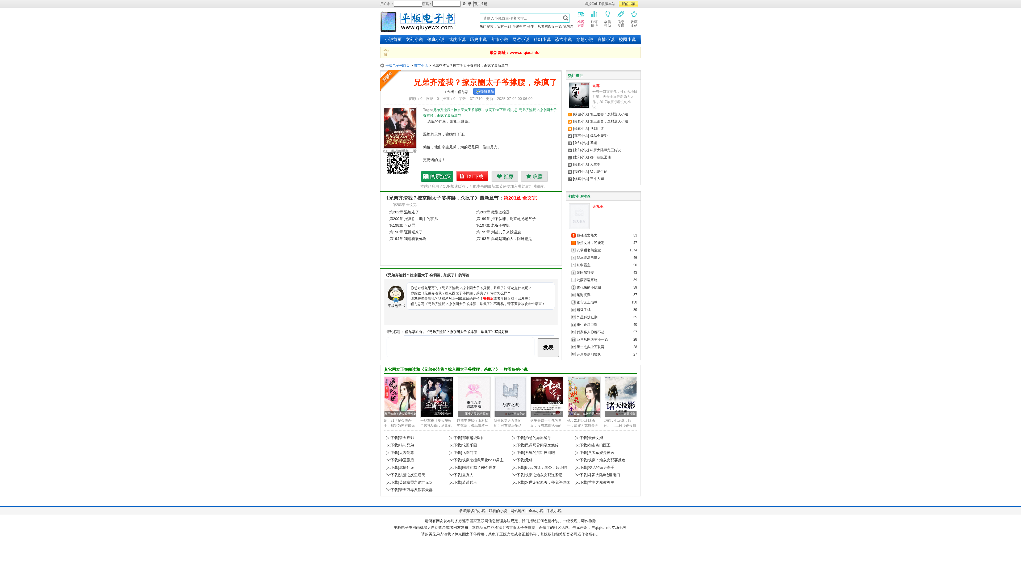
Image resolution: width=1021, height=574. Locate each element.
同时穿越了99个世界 (479, 467)
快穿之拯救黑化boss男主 (483, 460)
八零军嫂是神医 (601, 452)
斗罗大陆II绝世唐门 (604, 475)
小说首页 (393, 39)
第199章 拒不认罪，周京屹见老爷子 (506, 219)
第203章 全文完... (406, 205)
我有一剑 (504, 26)
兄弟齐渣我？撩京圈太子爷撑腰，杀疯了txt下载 (472, 176)
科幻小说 (542, 39)
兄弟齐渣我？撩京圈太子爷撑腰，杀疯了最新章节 (437, 176)
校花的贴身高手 (601, 467)
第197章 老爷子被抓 (493, 225)
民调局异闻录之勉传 (542, 445)
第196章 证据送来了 (406, 232)
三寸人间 (597, 179)
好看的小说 (498, 511)
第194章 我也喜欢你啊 (407, 239)
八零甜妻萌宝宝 (589, 250)
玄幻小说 (414, 39)
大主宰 (595, 164)
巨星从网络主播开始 (592, 339)
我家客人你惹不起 (590, 332)
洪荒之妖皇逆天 (412, 475)
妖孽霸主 (584, 265)
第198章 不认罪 (402, 225)
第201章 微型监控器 (493, 212)
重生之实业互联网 (590, 347)
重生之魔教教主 (601, 482)
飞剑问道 (597, 128)
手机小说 (554, 511)
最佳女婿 (595, 438)
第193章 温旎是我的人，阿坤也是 (504, 239)
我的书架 (628, 4)
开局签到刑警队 (589, 354)
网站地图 (517, 511)
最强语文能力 (587, 235)
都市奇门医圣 (599, 445)
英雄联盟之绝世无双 (416, 482)
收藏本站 (634, 24)
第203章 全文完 (520, 198)
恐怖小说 (563, 39)
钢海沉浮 (584, 295)
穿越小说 (584, 39)
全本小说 (536, 511)
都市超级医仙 (600, 157)
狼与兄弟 (406, 445)
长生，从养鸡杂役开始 (544, 26)
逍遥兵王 (469, 482)
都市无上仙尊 (587, 302)
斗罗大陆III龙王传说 (605, 150)
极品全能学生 (600, 136)
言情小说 (605, 39)
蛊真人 (467, 475)
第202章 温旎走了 (404, 212)
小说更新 (581, 24)
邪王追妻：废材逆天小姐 (609, 114)
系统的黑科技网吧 (540, 452)
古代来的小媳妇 (589, 287)
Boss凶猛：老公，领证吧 (546, 467)
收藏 (534, 176)
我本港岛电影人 (589, 258)
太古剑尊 (406, 452)
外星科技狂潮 (587, 317)
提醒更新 (487, 91)
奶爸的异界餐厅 (538, 438)
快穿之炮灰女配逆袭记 (543, 475)
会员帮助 (607, 24)
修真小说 (435, 39)
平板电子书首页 (398, 65)
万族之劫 (519, 413)
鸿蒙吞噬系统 (587, 280)
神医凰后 (406, 460)
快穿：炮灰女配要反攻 (606, 460)
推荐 (504, 176)
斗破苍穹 (519, 26)
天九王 (598, 206)
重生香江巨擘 (587, 325)
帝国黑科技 (585, 273)
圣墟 (593, 143)
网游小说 (520, 39)
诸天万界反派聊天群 (416, 490)
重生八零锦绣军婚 (476, 413)
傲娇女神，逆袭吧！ (592, 243)
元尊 (596, 85)
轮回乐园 (469, 445)
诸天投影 (629, 413)
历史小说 (478, 39)
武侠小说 (457, 39)
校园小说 (627, 39)
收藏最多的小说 (472, 511)
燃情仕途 (406, 467)
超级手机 (584, 310)
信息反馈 (620, 24)
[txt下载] (392, 438)
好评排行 (594, 24)
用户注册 (480, 4)
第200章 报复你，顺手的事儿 (413, 219)
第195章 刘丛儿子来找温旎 (498, 232)
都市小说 (499, 39)
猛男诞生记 (598, 172)
